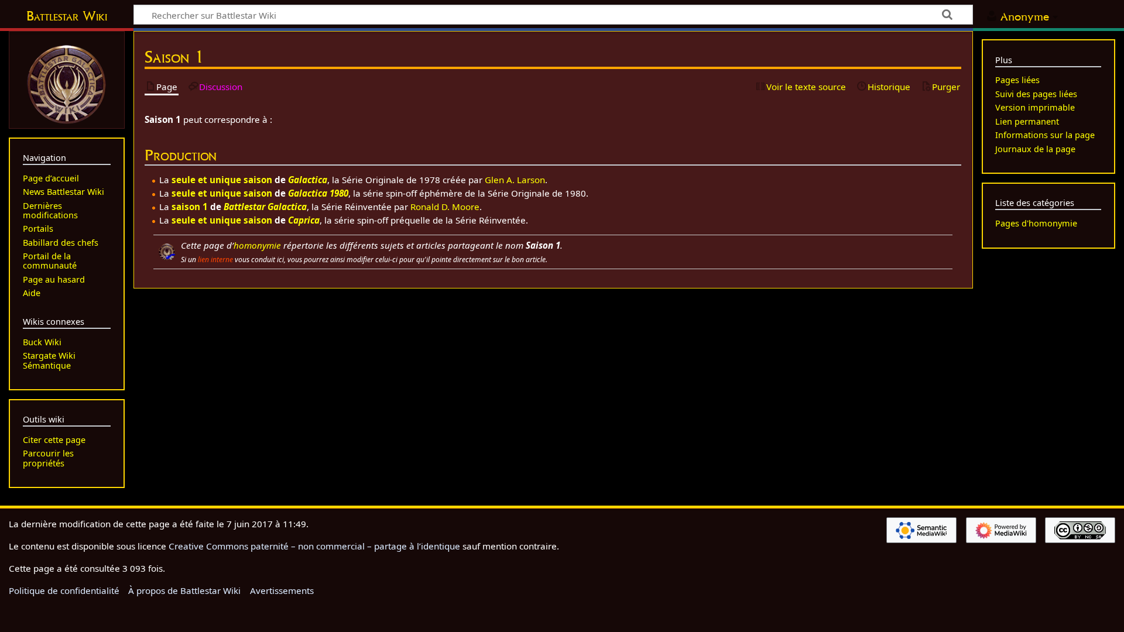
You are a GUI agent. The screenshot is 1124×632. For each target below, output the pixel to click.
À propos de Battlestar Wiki (184, 590)
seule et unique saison (222, 180)
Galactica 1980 (318, 193)
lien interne (215, 260)
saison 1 (190, 206)
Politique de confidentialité (64, 590)
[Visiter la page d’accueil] (66, 83)
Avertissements (282, 590)
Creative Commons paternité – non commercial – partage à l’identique (314, 546)
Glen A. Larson (515, 180)
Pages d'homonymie (1036, 223)
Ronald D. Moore (444, 206)
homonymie (257, 245)
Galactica (307, 180)
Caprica (304, 220)
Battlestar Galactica (265, 206)
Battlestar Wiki (66, 16)
